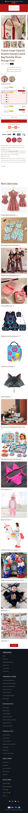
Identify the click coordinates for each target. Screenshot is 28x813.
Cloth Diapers (6, 698)
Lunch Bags (5, 747)
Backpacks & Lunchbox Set (9, 744)
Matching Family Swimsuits (10, 245)
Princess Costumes (7, 689)
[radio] (14, 88)
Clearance (5, 774)
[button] (2, 8)
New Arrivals (5, 762)
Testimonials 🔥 (6, 792)
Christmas (4, 641)
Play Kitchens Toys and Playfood (11, 459)
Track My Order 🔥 (7, 786)
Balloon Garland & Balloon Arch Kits (12, 580)
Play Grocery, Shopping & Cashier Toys (13, 427)
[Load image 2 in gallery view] (14, 44)
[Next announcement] (25, 2)
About (4, 656)
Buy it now (14, 121)
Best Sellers (5, 765)
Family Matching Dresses (8, 680)
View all (14, 645)
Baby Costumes (6, 520)
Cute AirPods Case (6, 306)
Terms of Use (6, 671)
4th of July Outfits (7, 692)
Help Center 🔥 (6, 783)
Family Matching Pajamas (9, 686)
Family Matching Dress (8, 215)
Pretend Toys (6, 750)
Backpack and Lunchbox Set (9, 336)
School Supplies (6, 734)
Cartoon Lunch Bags (7, 366)
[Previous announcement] (2, 2)
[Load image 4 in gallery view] (21, 44)
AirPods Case (6, 707)
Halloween (4, 610)
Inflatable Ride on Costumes (10, 550)
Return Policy (6, 665)
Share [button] (3, 166)
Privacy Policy (6, 668)
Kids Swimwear (6, 489)
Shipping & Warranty (8, 662)
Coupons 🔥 (5, 789)
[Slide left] (1, 44)
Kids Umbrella (5, 397)
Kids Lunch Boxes (7, 741)
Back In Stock (6, 771)
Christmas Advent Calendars (9, 719)
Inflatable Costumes (7, 716)
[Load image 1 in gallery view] (6, 44)
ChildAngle (12, 809)
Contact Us (5, 659)
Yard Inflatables (6, 713)
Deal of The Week (7, 768)
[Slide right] (26, 44)
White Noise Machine (8, 726)
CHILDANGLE (7, 652)
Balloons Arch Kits (7, 723)
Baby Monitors (6, 710)
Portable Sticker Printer (8, 753)
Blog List (5, 795)
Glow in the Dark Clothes (8, 695)
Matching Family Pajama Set (10, 275)
